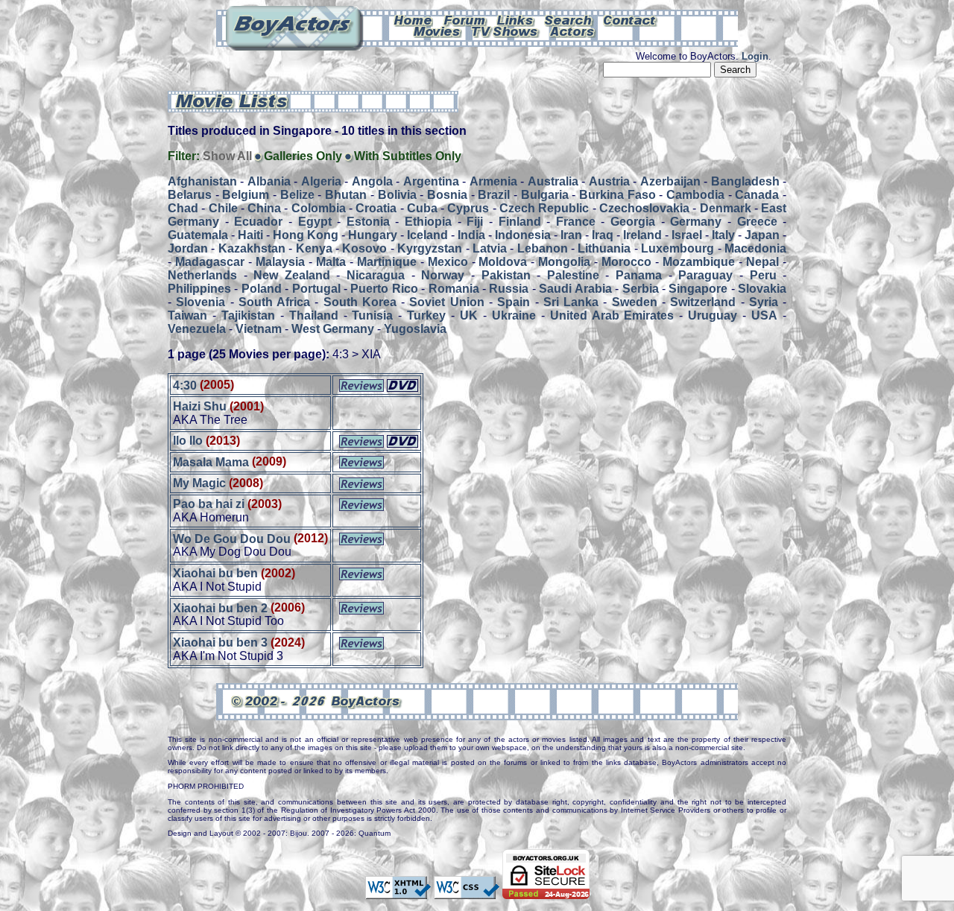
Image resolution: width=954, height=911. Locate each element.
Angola (372, 181)
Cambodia (695, 194)
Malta (331, 261)
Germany (695, 221)
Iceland (427, 235)
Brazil (494, 194)
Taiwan (187, 315)
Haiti (250, 235)
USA (764, 315)
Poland (261, 288)
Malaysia (280, 261)
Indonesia (523, 235)
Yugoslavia (415, 329)
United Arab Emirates (612, 315)
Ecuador (258, 221)
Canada (757, 194)
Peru (763, 275)
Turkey (426, 315)
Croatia (376, 208)
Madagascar (209, 261)
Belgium (245, 194)
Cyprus (468, 208)
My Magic (199, 483)
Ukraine (514, 315)
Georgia (632, 221)
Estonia (368, 221)
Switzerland (703, 302)
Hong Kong (305, 235)
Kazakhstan (251, 248)
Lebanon (542, 248)
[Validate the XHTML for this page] (398, 892)
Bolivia (397, 194)
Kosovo (364, 248)
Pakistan (506, 275)
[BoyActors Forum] (464, 19)
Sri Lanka (570, 302)
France (576, 221)
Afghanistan (202, 181)
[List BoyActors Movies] (437, 30)
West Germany (332, 329)
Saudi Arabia (575, 288)
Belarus (190, 194)
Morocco (626, 261)
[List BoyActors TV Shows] (505, 30)
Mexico (448, 261)
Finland (520, 221)
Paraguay (705, 275)
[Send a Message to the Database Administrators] (630, 19)
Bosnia (447, 194)
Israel (687, 235)
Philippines (199, 288)
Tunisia (372, 315)
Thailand (313, 315)
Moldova (502, 261)
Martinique (387, 261)
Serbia (640, 288)
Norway (442, 275)
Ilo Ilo (188, 440)
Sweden (634, 302)
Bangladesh (745, 181)
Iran (571, 235)
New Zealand (291, 275)
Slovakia (762, 288)
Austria (609, 181)
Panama (639, 275)
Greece (757, 221)
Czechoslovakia (644, 208)
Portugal (316, 288)
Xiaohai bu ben (215, 573)
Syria (763, 302)
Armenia (493, 181)
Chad (183, 208)
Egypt (315, 221)
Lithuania (604, 248)
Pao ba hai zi (208, 504)
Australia (553, 181)
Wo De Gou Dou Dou (232, 538)
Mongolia (564, 261)
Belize (297, 194)
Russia (508, 288)
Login (755, 56)
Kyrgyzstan (429, 248)
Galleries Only (303, 156)
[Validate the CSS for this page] (466, 892)
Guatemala (198, 235)
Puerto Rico (383, 288)
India (471, 235)
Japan (762, 235)
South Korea (360, 302)
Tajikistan (248, 315)
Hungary (372, 235)
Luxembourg (677, 248)
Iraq (602, 235)
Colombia (318, 208)
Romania (454, 288)
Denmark (725, 208)
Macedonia (755, 248)
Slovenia (200, 302)
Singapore (698, 288)
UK (469, 315)
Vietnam (259, 329)
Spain (513, 302)
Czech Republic (544, 208)
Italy (723, 235)
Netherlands (202, 275)
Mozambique (699, 261)
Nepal (762, 261)
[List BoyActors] (572, 30)
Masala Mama (211, 461)
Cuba (422, 208)
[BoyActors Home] (413, 19)
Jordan (188, 248)
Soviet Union (446, 302)
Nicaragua (376, 275)
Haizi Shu (200, 406)
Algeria (321, 181)
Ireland (642, 235)
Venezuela (197, 329)
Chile (223, 208)
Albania (269, 181)
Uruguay (712, 315)
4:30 (185, 384)
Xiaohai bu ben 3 (220, 642)
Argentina (431, 181)
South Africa (274, 302)
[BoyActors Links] (515, 19)
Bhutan (346, 194)
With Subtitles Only (407, 156)
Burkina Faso (617, 194)
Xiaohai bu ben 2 (220, 607)
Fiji (475, 221)
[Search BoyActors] (569, 19)
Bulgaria (545, 194)
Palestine (573, 275)
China (264, 208)
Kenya (314, 248)
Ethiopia (428, 221)
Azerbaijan (670, 181)
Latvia (490, 248)
